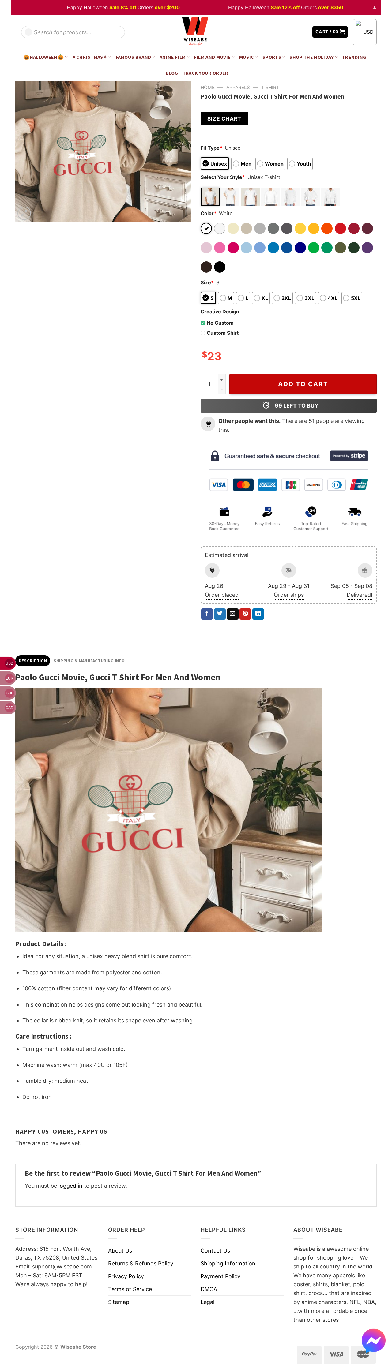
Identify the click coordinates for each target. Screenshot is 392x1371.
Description (33, 660)
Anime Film (173, 57)
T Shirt (270, 87)
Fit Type (211, 148)
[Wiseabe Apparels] (196, 32)
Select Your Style (223, 177)
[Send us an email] (303, 32)
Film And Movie (212, 57)
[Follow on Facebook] (285, 32)
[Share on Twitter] (220, 614)
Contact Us (215, 1250)
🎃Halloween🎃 (43, 57)
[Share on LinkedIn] (258, 614)
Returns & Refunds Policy (140, 1263)
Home (208, 87)
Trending (354, 57)
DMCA (209, 1289)
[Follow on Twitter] (294, 32)
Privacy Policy (126, 1276)
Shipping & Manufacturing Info (89, 660)
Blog (172, 73)
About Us (120, 1250)
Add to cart (303, 384)
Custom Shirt (223, 333)
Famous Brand (133, 57)
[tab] (32, 660)
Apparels (238, 87)
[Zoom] (24, 213)
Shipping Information (228, 1263)
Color (209, 213)
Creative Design (220, 311)
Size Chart (224, 118)
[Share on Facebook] (207, 614)
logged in (70, 1185)
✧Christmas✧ (89, 57)
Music (246, 57)
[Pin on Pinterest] (245, 614)
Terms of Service (130, 1289)
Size (207, 282)
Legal (207, 1302)
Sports (271, 57)
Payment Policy (220, 1276)
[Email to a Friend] (232, 614)
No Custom (220, 323)
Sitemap (118, 1302)
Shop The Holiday (311, 57)
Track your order (205, 73)
